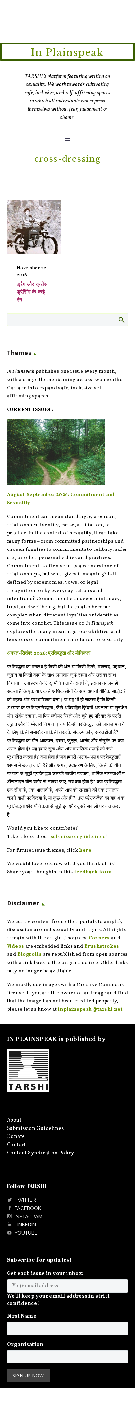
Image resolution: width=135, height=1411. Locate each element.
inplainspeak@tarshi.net (90, 1009)
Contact (16, 1145)
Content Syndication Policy (40, 1153)
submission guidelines (78, 836)
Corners (99, 938)
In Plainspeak (67, 52)
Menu (67, 140)
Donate (16, 1136)
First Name (21, 1316)
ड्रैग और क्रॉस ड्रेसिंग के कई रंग (32, 291)
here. (86, 850)
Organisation (25, 1344)
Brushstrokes (101, 946)
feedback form (93, 872)
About (14, 1120)
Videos (15, 946)
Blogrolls (29, 954)
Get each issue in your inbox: (45, 1273)
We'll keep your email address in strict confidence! (58, 1300)
